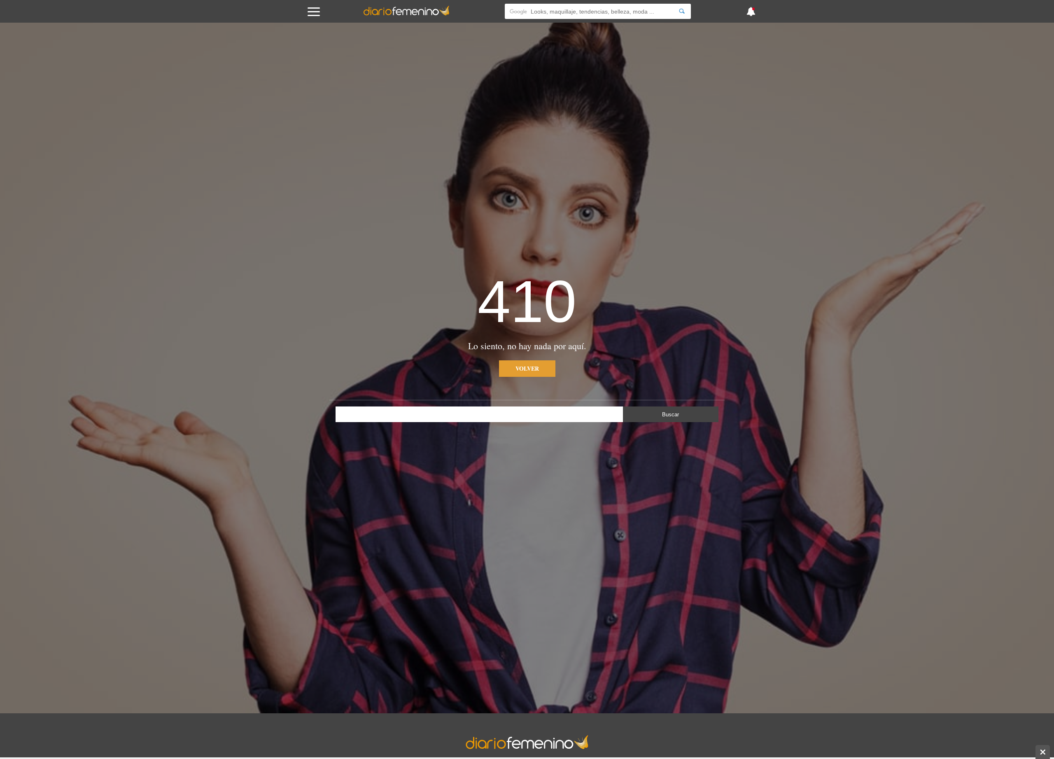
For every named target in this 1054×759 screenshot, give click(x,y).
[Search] (682, 11)
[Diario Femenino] (406, 14)
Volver (527, 368)
